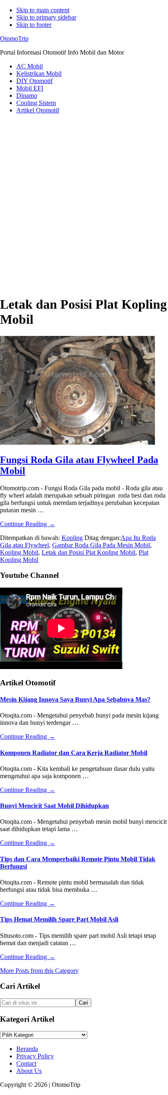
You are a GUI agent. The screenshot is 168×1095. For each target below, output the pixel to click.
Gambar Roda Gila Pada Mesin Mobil (101, 545)
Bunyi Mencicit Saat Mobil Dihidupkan (54, 805)
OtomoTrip (14, 38)
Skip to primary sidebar (46, 17)
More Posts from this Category (39, 970)
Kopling (72, 537)
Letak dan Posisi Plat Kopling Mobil (88, 552)
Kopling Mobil (19, 552)
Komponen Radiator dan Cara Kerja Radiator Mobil (73, 752)
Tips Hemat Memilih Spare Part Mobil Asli (59, 919)
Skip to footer (33, 24)
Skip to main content (42, 10)
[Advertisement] (84, 204)
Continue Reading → (27, 523)
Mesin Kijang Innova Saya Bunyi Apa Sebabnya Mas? (75, 699)
